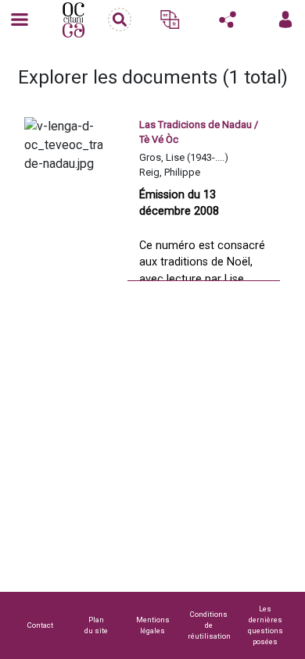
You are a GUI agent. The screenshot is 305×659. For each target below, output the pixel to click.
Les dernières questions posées (265, 625)
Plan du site (96, 625)
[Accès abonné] (285, 19)
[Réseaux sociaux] (227, 19)
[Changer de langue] (169, 19)
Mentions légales (153, 625)
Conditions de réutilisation (209, 625)
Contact (40, 625)
